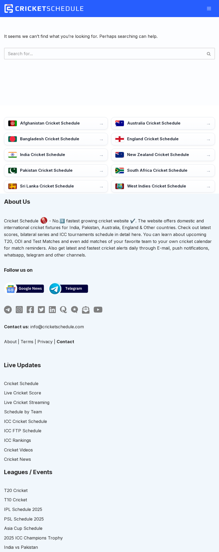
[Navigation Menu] (209, 8)
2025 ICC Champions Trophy (33, 538)
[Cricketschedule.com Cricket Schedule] (44, 8)
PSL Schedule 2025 (24, 519)
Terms (27, 341)
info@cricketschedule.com (57, 326)
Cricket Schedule (21, 220)
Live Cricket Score (22, 392)
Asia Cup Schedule (23, 528)
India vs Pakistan (21, 547)
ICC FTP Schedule (22, 430)
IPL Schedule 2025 (23, 509)
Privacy (45, 341)
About (10, 341)
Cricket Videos (18, 450)
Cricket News (17, 459)
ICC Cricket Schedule (25, 421)
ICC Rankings (17, 440)
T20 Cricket (16, 490)
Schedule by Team (23, 411)
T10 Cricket (15, 499)
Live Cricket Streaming (26, 402)
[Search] (209, 53)
